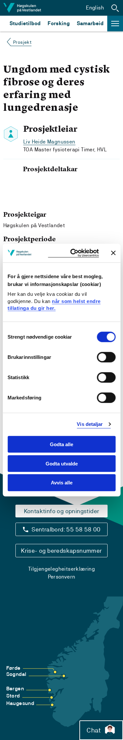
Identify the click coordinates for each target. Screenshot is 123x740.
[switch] (106, 357)
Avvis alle (61, 482)
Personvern (61, 577)
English (95, 8)
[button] (115, 8)
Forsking (59, 23)
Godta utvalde (62, 463)
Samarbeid (90, 23)
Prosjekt (22, 42)
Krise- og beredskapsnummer (61, 550)
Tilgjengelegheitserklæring (61, 569)
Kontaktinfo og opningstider (61, 511)
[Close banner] (113, 253)
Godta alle (61, 444)
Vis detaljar (90, 424)
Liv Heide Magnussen (49, 142)
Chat (94, 730)
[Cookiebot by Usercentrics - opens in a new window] (73, 253)
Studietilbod (25, 23)
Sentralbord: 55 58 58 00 (66, 529)
